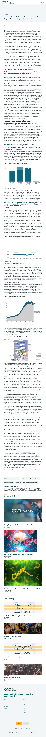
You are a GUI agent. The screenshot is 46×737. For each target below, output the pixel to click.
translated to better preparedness (17, 90)
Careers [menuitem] (24, 712)
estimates (30, 198)
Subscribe (19, 723)
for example (21, 413)
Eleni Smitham (19, 25)
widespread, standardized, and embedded (28, 116)
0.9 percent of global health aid (10, 293)
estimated (27, 156)
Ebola (31, 187)
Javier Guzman (6, 617)
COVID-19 (9, 188)
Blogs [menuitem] (24, 704)
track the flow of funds (36, 328)
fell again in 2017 (22, 290)
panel (15, 42)
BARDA (19, 453)
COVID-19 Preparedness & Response (12, 478)
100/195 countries (14, 85)
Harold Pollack (7, 223)
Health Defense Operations (19, 455)
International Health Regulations (34, 59)
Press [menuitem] (24, 710)
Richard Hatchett (25, 105)
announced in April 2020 (9, 396)
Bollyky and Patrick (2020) (15, 323)
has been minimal (7, 403)
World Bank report (31, 140)
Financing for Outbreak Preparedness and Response (27, 482)
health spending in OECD (27, 210)
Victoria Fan (6, 638)
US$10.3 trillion (29, 49)
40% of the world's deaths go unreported (23, 425)
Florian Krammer (7, 110)
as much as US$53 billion (17, 160)
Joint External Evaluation (25, 79)
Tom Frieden (39, 96)
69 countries (33, 85)
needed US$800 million (22, 387)
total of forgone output (24, 193)
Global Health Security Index (10, 83)
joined (29, 67)
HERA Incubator (26, 452)
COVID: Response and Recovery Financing (30, 478)
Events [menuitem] (24, 706)
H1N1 (25, 187)
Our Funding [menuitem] (6, 702)
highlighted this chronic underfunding (23, 371)
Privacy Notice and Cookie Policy (31, 732)
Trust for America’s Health (34, 216)
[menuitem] (41, 2)
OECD (10, 261)
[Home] (23, 2)
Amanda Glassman (9, 25)
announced (19, 34)
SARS (16, 187)
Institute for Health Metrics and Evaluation (16, 325)
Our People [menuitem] (6, 706)
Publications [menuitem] (25, 702)
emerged (17, 381)
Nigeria (38, 269)
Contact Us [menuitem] (6, 708)
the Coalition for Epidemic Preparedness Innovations (26, 384)
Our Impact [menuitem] (6, 704)
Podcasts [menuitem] (24, 708)
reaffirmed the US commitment (19, 39)
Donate (26, 723)
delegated (6, 228)
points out (22, 57)
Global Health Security (9, 482)
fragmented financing (13, 417)
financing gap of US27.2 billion (13, 441)
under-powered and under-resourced (12, 369)
